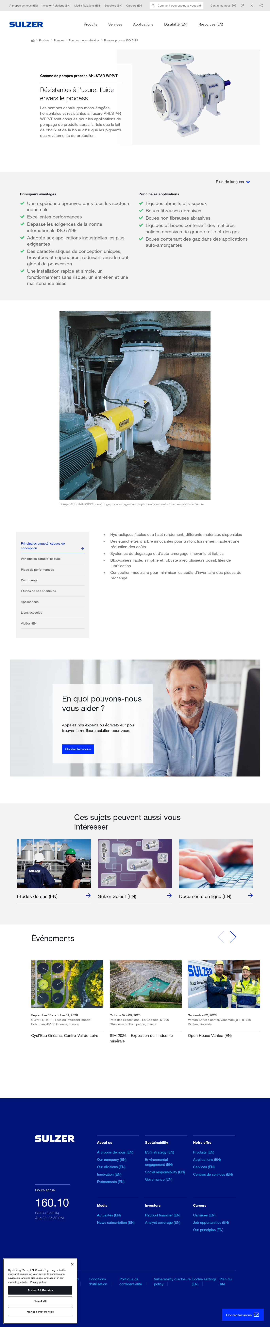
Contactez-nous (78, 749)
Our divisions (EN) (111, 1167)
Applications (143, 24)
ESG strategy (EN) (159, 1152)
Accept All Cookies (40, 1290)
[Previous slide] (221, 937)
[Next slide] (233, 937)
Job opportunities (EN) (211, 1222)
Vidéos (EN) (29, 623)
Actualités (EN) (109, 1215)
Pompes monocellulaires (84, 40)
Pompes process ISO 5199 (121, 40)
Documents (29, 580)
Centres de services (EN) (213, 1174)
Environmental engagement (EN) (159, 1162)
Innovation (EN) (109, 1174)
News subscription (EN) (116, 1222)
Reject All (40, 1300)
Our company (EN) (112, 1159)
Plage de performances (37, 569)
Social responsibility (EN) (165, 1172)
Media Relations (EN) (87, 5)
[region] (40, 1291)
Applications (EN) (207, 1159)
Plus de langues (230, 181)
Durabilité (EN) (175, 24)
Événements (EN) (111, 1181)
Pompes (59, 40)
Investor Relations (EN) (56, 5)
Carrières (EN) (204, 1215)
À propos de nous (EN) (23, 5)
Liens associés (31, 612)
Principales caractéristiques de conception (43, 545)
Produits (90, 24)
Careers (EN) (134, 5)
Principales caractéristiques (40, 558)
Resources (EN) (210, 24)
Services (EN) (204, 1167)
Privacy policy (38, 1281)
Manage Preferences (40, 1311)
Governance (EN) (158, 1179)
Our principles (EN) (208, 1229)
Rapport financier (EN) (162, 1215)
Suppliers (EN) (113, 5)
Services (115, 24)
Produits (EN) (203, 1152)
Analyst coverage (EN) (162, 1222)
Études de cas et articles (38, 591)
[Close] (72, 1264)
